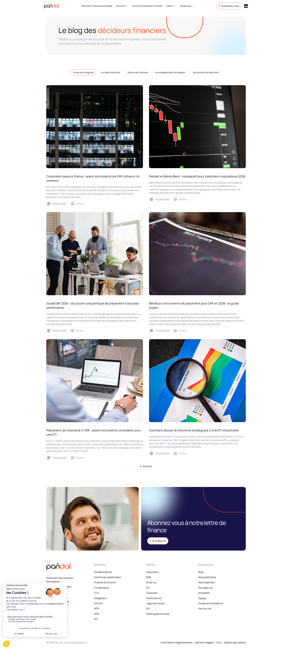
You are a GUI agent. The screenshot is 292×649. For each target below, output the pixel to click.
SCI (96, 619)
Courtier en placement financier (147, 5)
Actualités (204, 593)
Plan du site (204, 608)
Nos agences (205, 587)
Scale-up (151, 582)
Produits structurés (105, 582)
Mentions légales (204, 642)
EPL (148, 608)
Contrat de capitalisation (107, 577)
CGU (218, 642)
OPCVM (98, 603)
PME (148, 577)
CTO (96, 593)
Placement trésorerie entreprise (96, 5)
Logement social (155, 603)
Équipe (202, 598)
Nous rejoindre (206, 582)
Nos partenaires (207, 577)
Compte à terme (103, 572)
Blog (200, 572)
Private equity (101, 587)
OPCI (96, 614)
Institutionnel (153, 598)
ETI (148, 587)
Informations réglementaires (177, 642)
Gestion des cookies (235, 642)
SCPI (96, 608)
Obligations (100, 598)
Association (152, 572)
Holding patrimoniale (157, 614)
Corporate (151, 593)
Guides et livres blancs (210, 603)
